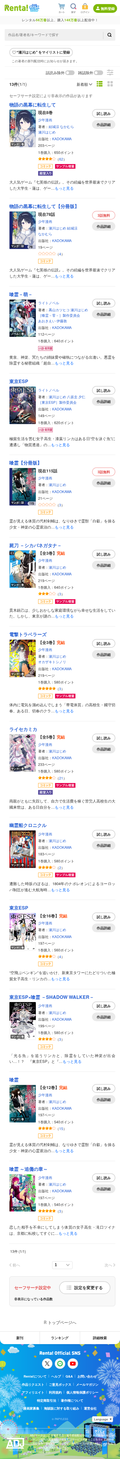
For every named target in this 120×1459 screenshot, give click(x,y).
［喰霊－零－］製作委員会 (59, 315)
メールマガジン (87, 1384)
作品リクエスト (33, 1384)
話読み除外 (55, 73)
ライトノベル (48, 302)
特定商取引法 (46, 1400)
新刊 (19, 1337)
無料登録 (108, 8)
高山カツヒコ (59, 309)
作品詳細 (104, 124)
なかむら (67, 126)
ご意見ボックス (60, 1384)
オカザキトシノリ (52, 661)
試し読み (104, 113)
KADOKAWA (62, 138)
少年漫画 (45, 119)
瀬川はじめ (47, 131)
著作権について (72, 1400)
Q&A (69, 1376)
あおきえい (47, 320)
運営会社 (90, 1408)
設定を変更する (88, 1287)
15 (61, 1128)
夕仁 (81, 396)
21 (61, 777)
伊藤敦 (62, 320)
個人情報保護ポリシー (82, 1392)
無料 (104, 215)
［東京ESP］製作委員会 (57, 402)
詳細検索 (100, 1337)
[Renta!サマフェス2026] (33, 8)
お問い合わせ (87, 1376)
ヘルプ (56, 1376)
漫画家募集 (31, 1408)
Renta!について (35, 1376)
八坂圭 (72, 396)
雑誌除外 (85, 73)
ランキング (59, 1337)
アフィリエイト (33, 1392)
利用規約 (55, 1392)
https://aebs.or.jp (40, 1452)
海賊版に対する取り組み (61, 1408)
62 (61, 158)
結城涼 (54, 126)
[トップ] (16, 8)
